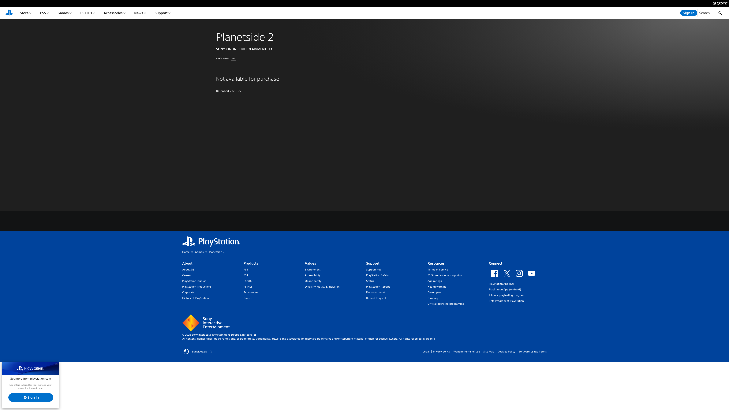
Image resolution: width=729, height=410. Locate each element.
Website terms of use (466, 351)
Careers (187, 275)
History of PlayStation (195, 298)
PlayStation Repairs (378, 286)
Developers (435, 292)
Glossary (433, 298)
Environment (312, 269)
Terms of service (438, 269)
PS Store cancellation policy (445, 275)
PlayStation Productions (196, 286)
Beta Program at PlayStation (506, 301)
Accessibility (312, 275)
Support (161, 13)
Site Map (488, 351)
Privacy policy (441, 351)
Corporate (188, 292)
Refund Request (376, 298)
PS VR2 (248, 281)
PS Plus (86, 13)
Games (63, 13)
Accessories (113, 13)
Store (24, 13)
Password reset (375, 292)
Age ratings (435, 281)
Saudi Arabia (199, 351)
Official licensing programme (446, 303)
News (138, 13)
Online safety (313, 281)
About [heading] (187, 263)
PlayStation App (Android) (505, 289)
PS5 (43, 13)
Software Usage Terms (533, 351)
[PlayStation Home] (9, 13)
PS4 (246, 275)
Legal (426, 351)
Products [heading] (251, 263)
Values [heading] (310, 263)
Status (370, 281)
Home (186, 252)
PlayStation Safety (377, 275)
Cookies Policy (506, 351)
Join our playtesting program (507, 295)
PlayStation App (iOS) (502, 283)
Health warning (437, 286)
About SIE (188, 269)
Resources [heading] (436, 263)
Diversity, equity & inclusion (322, 286)
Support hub (374, 269)
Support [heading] (372, 263)
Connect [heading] (495, 263)
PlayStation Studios (194, 281)
